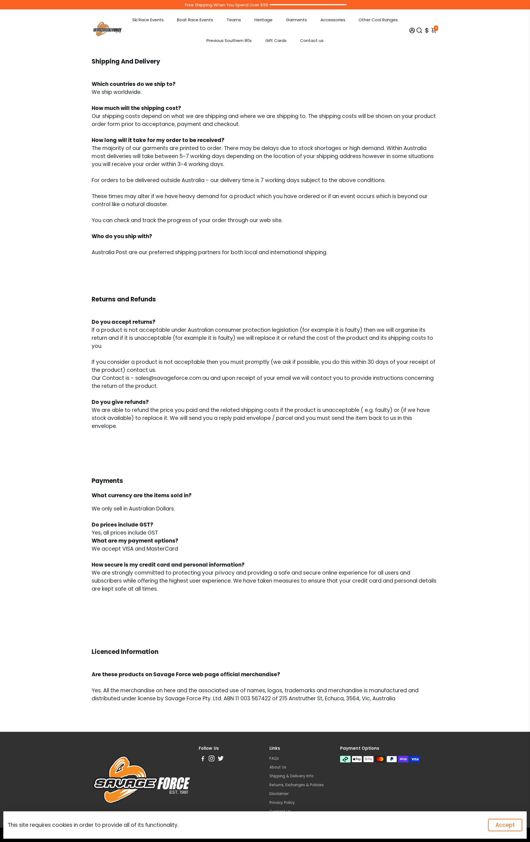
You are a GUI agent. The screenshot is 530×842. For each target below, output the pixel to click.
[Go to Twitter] (220, 759)
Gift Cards (276, 40)
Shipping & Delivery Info (291, 776)
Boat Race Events (195, 20)
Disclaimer (279, 793)
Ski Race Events (148, 20)
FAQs (274, 758)
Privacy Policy (282, 802)
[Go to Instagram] (211, 759)
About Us (277, 767)
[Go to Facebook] (203, 759)
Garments (296, 20)
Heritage (263, 20)
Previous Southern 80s (229, 40)
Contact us (312, 40)
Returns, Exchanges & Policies (296, 785)
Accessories (332, 20)
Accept (505, 825)
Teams (234, 20)
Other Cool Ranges (378, 20)
